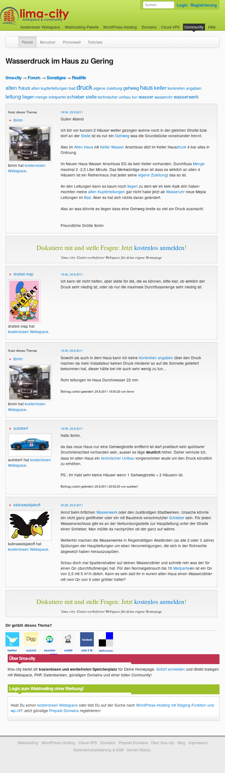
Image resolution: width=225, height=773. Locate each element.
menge (41, 97)
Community (194, 27)
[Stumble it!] (52, 651)
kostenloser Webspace (40, 27)
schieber (76, 96)
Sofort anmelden (170, 669)
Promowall (72, 42)
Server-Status (138, 749)
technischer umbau (114, 97)
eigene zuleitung (108, 88)
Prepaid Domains (64, 710)
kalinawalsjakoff (26, 504)
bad (72, 88)
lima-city (13, 77)
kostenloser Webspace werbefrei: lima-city (55, 16)
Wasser (117, 147)
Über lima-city (162, 742)
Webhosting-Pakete (82, 27)
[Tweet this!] (14, 651)
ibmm (17, 120)
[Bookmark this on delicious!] (107, 651)
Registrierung (203, 5)
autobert (20, 428)
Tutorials (95, 42)
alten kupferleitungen (49, 88)
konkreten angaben (184, 88)
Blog (181, 742)
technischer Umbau (117, 458)
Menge (199, 163)
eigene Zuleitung (152, 175)
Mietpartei (181, 568)
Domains (149, 27)
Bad (87, 197)
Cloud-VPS (170, 27)
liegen (28, 96)
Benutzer (48, 42)
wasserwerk (186, 96)
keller (160, 87)
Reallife (79, 77)
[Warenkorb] (220, 24)
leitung (13, 96)
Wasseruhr (175, 191)
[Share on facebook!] (89, 651)
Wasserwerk (106, 512)
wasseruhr (163, 97)
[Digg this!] (33, 651)
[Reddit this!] (70, 651)
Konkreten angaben (156, 357)
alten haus (17, 87)
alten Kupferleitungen (106, 191)
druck (84, 87)
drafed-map (23, 274)
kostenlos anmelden (159, 247)
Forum (27, 42)
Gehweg (122, 135)
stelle (91, 96)
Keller (105, 147)
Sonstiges (56, 77)
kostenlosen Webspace (28, 331)
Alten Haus (83, 147)
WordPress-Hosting (120, 27)
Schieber (176, 517)
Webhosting (28, 742)
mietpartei (57, 97)
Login (182, 5)
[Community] (14, 39)
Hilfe (212, 27)
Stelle (86, 135)
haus (146, 87)
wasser (146, 96)
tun (134, 97)
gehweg (131, 87)
